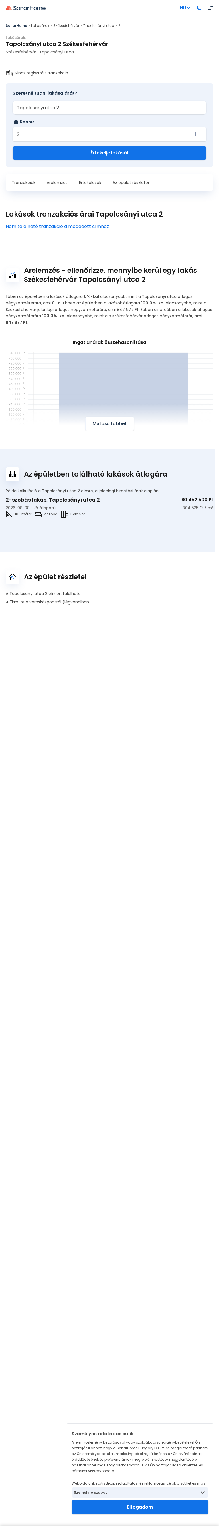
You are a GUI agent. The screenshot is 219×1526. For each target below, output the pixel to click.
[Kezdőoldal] (26, 8)
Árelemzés (57, 182)
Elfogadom (140, 1507)
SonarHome (16, 25)
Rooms (27, 122)
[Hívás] (199, 8)
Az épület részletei (131, 182)
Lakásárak (40, 25)
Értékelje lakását (109, 153)
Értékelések (90, 182)
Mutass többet (109, 423)
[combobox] (109, 107)
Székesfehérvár (66, 25)
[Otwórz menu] (210, 8)
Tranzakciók (23, 182)
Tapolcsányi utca (98, 25)
